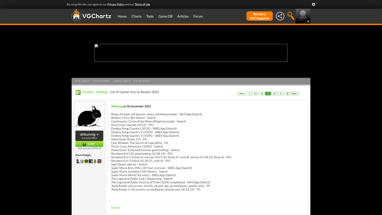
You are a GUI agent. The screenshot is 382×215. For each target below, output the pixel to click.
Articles (183, 16)
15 (268, 93)
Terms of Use (142, 4)
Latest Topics (122, 81)
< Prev (241, 93)
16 (274, 93)
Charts (136, 16)
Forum (198, 16)
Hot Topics (83, 81)
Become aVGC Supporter (260, 16)
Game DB (165, 16)
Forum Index (102, 81)
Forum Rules (142, 81)
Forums (88, 92)
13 (255, 93)
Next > (295, 93)
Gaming (101, 92)
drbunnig (88, 134)
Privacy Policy (116, 4)
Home (122, 16)
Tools (150, 16)
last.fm (115, 207)
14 (262, 93)
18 (287, 93)
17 (281, 93)
